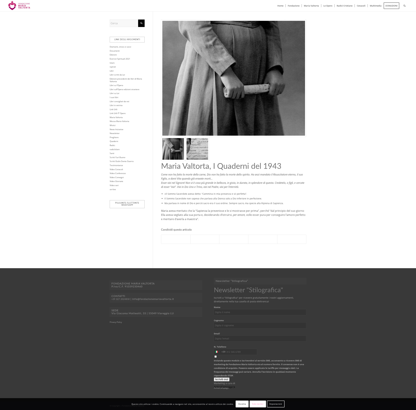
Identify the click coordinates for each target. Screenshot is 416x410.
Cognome (219, 320)
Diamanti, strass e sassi (120, 46)
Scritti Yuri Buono (117, 157)
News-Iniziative (116, 129)
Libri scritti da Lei (117, 74)
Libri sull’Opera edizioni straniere (124, 89)
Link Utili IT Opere (118, 113)
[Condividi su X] (204, 239)
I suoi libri (114, 97)
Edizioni (113, 54)
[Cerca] (404, 5)
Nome (217, 307)
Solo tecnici (257, 404)
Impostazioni (275, 404)
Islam (112, 62)
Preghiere (114, 137)
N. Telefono (220, 346)
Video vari (114, 185)
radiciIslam (115, 149)
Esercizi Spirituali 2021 (120, 58)
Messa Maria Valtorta (119, 121)
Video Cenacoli (116, 169)
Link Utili (113, 109)
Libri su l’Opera (116, 85)
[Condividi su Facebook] (175, 239)
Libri (112, 70)
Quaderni (114, 141)
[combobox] (219, 352)
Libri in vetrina (116, 105)
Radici (112, 145)
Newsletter (115, 133)
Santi (112, 153)
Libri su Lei (114, 93)
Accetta (242, 404)
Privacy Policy (116, 322)
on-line (113, 189)
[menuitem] (280, 5)
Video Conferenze (118, 173)
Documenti (115, 50)
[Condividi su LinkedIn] (262, 239)
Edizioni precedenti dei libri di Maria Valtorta (126, 80)
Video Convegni (117, 177)
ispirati (113, 66)
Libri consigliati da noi (119, 101)
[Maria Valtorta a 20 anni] (197, 149)
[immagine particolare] (233, 78)
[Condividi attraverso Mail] (291, 239)
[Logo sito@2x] (19, 5)
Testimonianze (116, 165)
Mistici (113, 125)
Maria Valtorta (116, 117)
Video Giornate (116, 181)
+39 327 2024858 (120, 299)
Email (217, 333)
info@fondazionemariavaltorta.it (153, 299)
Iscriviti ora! (221, 379)
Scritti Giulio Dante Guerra (122, 161)
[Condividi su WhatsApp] (233, 239)
